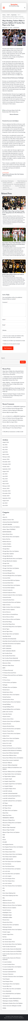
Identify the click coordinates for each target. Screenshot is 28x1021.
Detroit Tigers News (7, 631)
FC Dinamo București (8, 670)
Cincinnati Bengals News (9, 573)
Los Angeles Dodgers (8, 786)
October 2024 (6, 495)
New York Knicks (7, 864)
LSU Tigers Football (7, 805)
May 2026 (5, 449)
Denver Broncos (7, 612)
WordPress (21, 1017)
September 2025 (7, 469)
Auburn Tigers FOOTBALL (9, 529)
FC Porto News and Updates (10, 682)
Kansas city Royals (7, 745)
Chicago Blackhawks (8, 556)
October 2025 (6, 466)
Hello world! (20, 431)
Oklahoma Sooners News (9, 903)
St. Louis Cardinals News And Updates (12, 967)
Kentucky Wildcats (7, 762)
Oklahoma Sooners (7, 900)
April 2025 (5, 481)
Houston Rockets (7, 724)
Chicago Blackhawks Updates (10, 561)
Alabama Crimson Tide (8, 519)
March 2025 (6, 483)
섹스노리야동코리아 (7, 406)
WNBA (4, 1008)
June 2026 (5, 447)
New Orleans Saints (7, 849)
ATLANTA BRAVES (7, 524)
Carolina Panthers (7, 546)
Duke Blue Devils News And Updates (12, 643)
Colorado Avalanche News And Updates (12, 595)
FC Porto (5, 677)
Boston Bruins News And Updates (11, 536)
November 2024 (7, 493)
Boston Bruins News (8, 534)
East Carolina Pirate (7, 653)
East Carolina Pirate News (9, 655)
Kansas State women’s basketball (11, 760)
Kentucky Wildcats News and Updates (12, 771)
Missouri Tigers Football (8, 830)
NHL (4, 890)
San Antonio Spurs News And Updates (12, 944)
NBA (4, 837)
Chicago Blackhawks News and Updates (12, 558)
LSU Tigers (5, 803)
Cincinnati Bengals (7, 570)
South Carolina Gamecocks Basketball (12, 949)
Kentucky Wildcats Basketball (10, 765)
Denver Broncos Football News (10, 614)
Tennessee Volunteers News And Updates (13, 976)
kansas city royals (7, 743)
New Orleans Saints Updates (10, 856)
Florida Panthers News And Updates (12, 702)
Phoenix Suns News (7, 922)
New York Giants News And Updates (12, 861)
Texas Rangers (6, 979)
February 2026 (6, 457)
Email (4, 325)
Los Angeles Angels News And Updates (12, 783)
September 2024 (7, 498)
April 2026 (5, 452)
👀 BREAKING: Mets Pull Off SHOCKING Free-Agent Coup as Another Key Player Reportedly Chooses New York (13, 378)
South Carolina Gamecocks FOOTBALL (12, 951)
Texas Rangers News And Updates (11, 984)
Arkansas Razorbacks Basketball (10, 522)
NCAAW (5, 842)
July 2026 (5, 444)
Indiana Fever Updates (8, 741)
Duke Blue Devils (7, 636)
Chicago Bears (6, 549)
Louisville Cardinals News (9, 798)
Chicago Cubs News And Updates (11, 568)
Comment (5, 302)
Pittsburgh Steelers (7, 927)
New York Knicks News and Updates (12, 869)
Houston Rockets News (8, 726)
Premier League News (8, 934)
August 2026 (6, 442)
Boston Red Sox (6, 539)
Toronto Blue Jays (7, 986)
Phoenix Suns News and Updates (11, 924)
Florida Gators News (8, 692)
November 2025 (7, 464)
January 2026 (6, 459)
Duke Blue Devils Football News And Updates (14, 641)
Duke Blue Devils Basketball (9, 638)
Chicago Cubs (6, 563)
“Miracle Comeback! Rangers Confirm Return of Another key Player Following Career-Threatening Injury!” (14, 395)
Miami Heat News (7, 815)
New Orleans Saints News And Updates (12, 854)
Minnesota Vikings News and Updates (12, 822)
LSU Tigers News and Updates (10, 810)
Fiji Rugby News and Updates (10, 687)
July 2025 (5, 474)
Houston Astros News (8, 719)
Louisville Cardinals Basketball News (11, 796)
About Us (5, 517)
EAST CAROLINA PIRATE (9, 651)
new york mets (6, 871)
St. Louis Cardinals (7, 962)
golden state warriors (8, 711)
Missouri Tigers (6, 825)
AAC (4, 514)
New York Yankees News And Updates (12, 886)
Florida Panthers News (8, 699)
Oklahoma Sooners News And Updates (12, 905)
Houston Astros (6, 716)
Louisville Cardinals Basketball (10, 793)
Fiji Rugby (5, 685)
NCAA (4, 839)
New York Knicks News (8, 866)
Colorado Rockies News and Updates (12, 602)
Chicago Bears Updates (8, 553)
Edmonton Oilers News (8, 665)
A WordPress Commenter (9, 431)
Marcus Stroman (10, 174)
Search (3, 358)
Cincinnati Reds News (8, 583)
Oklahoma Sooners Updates (9, 907)
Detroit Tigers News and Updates (11, 634)
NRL (4, 898)
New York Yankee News (9, 881)
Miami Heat (5, 813)
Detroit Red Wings (7, 621)
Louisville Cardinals (7, 791)
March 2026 (6, 454)
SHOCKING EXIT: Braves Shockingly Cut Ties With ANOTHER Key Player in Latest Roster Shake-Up (14, 390)
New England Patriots (8, 844)
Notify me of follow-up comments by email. (14, 340)
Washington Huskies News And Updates (12, 1003)
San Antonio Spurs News (9, 941)
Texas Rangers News (8, 981)
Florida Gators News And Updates (11, 694)
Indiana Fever (6, 736)
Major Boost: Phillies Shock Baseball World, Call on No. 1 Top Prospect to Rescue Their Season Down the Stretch (13, 373)
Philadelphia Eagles (7, 915)
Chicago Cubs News (7, 566)
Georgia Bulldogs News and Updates (11, 709)
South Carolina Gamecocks (9, 946)
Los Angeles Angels (7, 779)
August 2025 (6, 471)
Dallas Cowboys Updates (9, 609)
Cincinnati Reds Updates (9, 587)
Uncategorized (5, 172)
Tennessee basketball (8, 969)
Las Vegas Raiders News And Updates (12, 774)
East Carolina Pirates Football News (11, 660)
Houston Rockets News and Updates (12, 728)
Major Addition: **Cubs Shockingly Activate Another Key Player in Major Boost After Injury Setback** (13, 384)
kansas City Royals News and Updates (12, 748)
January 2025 (6, 488)
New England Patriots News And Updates (13, 847)
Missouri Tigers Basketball (9, 827)
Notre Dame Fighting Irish (9, 893)
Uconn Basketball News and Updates (12, 993)
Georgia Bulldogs (7, 704)
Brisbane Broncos (7, 541)
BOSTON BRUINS (7, 532)
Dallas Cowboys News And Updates (11, 607)
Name (4, 319)
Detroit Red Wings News (9, 624)
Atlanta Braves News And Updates (11, 527)
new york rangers (7, 876)
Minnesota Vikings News (9, 820)
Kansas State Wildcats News (10, 755)
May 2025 (5, 478)
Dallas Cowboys (6, 604)
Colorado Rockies (7, 597)
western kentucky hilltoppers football (12, 1005)
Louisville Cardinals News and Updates (12, 800)
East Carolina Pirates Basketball (10, 658)
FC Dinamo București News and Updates (12, 675)
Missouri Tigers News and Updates (11, 832)
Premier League (6, 932)
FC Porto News (6, 680)
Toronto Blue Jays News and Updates (12, 988)
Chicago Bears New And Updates (11, 551)
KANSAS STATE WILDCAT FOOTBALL (12, 750)
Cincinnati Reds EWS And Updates (11, 580)
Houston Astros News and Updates (11, 721)
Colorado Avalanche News (9, 592)
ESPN (4, 668)
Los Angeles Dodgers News (9, 788)
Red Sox (5, 937)
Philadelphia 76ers (7, 912)
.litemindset (14, 4)
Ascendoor (10, 1017)
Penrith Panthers (7, 910)
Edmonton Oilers (7, 663)
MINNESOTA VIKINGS (8, 817)
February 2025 (6, 486)
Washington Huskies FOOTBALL (11, 1001)
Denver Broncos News (8, 617)
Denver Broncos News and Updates (11, 619)
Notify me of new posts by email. (12, 344)
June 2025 (5, 476)
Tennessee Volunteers (8, 974)
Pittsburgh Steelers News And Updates (12, 929)
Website (4, 330)
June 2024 (5, 505)
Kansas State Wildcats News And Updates (13, 758)
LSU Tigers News (7, 808)
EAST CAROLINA (7, 646)
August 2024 (6, 500)
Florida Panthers (7, 697)
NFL (4, 888)
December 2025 (6, 461)
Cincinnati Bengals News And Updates (12, 575)
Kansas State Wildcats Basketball (11, 753)
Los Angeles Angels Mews (9, 781)
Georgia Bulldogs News (8, 706)
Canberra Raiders (7, 544)
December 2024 (6, 491)
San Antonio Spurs (7, 939)
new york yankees (7, 883)
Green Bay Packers (7, 714)
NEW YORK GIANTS (8, 859)
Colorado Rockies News (8, 600)
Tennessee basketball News (9, 971)
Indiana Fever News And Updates (11, 738)
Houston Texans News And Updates (11, 733)
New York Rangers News (9, 878)
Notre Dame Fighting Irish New (10, 895)
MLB (4, 834)
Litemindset (16, 27)
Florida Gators (6, 689)
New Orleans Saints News (9, 851)
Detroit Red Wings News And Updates (12, 626)
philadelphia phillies (7, 917)
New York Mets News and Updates (11, 873)
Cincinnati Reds (6, 578)
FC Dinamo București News (9, 672)
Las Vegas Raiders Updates (9, 776)
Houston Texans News (8, 731)
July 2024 (5, 503)
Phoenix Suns (6, 920)
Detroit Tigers (6, 629)
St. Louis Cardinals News (9, 964)
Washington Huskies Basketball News (12, 998)
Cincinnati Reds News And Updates (11, 585)
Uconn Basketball (7, 991)
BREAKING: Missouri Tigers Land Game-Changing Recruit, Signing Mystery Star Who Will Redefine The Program (13, 212)
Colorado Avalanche (7, 590)
